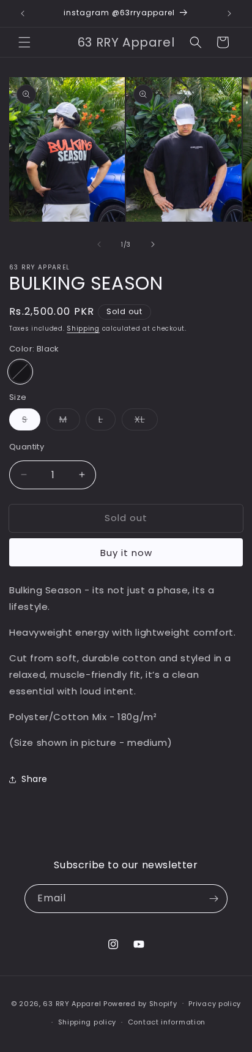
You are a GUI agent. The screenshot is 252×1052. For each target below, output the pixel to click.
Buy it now (126, 552)
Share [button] (34, 779)
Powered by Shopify (140, 1003)
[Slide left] (99, 244)
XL (146, 421)
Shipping (83, 328)
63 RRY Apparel (72, 1003)
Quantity (26, 447)
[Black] (20, 372)
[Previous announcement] (22, 13)
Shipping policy (87, 1022)
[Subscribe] (213, 898)
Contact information (167, 1022)
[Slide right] (152, 244)
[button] (24, 42)
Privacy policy (214, 1004)
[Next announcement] (229, 13)
